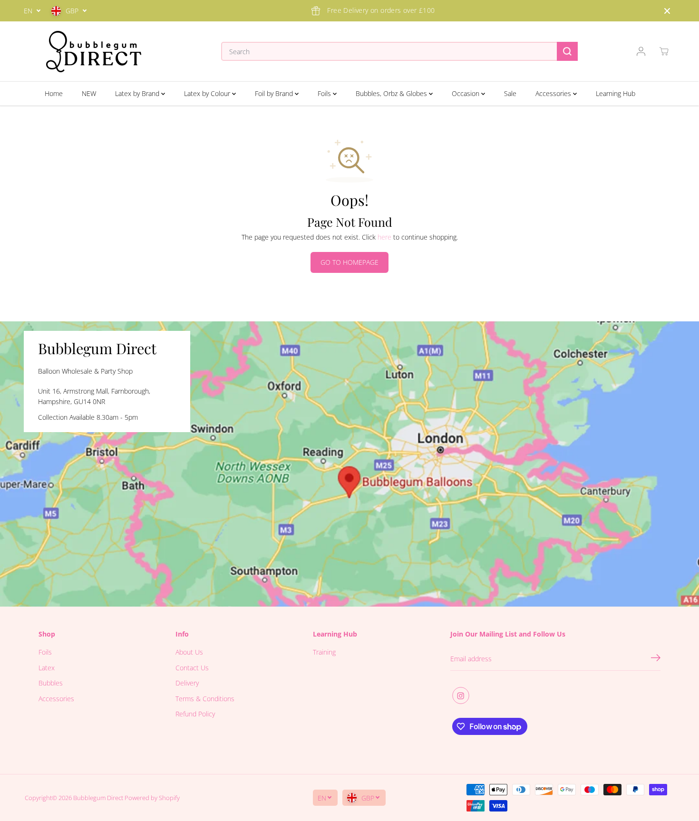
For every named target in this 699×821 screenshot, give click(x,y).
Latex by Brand (138, 93)
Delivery (187, 682)
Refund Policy (195, 713)
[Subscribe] (655, 659)
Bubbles (51, 682)
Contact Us (192, 667)
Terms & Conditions (204, 698)
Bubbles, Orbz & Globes (392, 93)
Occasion (466, 93)
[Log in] (641, 51)
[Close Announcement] (667, 11)
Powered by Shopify (152, 797)
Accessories (554, 93)
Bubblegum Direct (98, 797)
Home (54, 93)
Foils (325, 93)
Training (324, 652)
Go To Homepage (349, 262)
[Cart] (663, 51)
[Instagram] (460, 695)
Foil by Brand (275, 93)
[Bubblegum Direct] (93, 51)
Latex (47, 667)
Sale (510, 93)
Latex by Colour (208, 93)
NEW (89, 93)
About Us (189, 652)
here (384, 236)
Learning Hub (615, 93)
